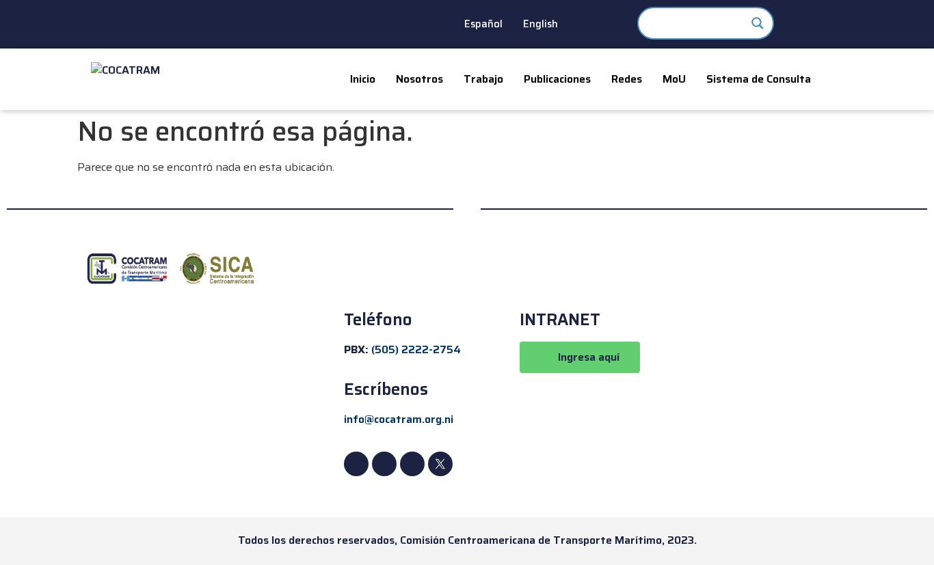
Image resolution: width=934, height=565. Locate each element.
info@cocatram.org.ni (398, 419)
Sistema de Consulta (758, 78)
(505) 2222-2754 (416, 349)
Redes (626, 78)
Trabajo (483, 78)
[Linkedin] (384, 464)
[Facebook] (356, 464)
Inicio (362, 78)
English (540, 24)
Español (483, 24)
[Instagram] (412, 464)
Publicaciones (557, 78)
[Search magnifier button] (757, 23)
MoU (674, 78)
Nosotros (419, 78)
